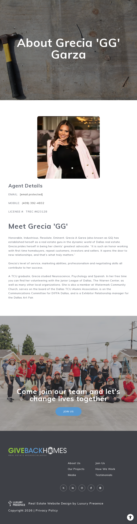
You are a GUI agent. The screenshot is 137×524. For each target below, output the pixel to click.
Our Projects (76, 469)
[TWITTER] (63, 488)
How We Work (105, 469)
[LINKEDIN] (72, 488)
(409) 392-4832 (33, 203)
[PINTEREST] (100, 488)
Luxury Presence (90, 503)
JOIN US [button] (68, 411)
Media (72, 475)
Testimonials (103, 475)
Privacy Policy (47, 510)
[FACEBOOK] (91, 488)
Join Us (100, 463)
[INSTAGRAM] (82, 488)
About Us (74, 463)
